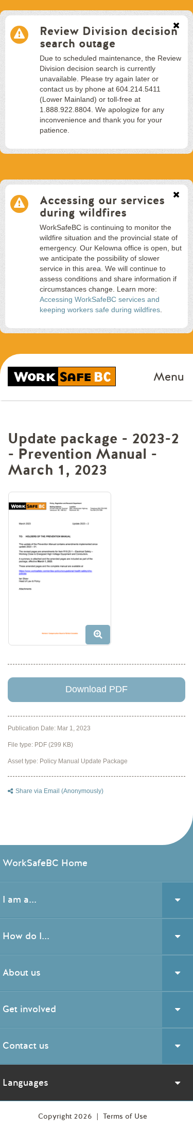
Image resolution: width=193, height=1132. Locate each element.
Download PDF (96, 689)
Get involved (29, 1009)
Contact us (26, 1045)
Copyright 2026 (66, 1116)
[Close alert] (176, 26)
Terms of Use (125, 1116)
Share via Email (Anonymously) (59, 791)
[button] (63, 572)
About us (22, 972)
